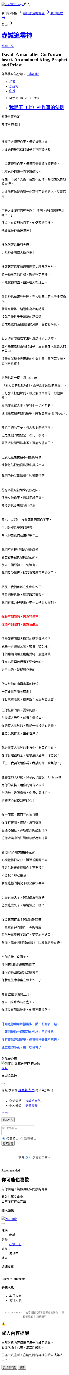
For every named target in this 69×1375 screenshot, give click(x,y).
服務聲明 (41, 1316)
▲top (5, 1112)
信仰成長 (31, 1105)
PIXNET (17, 1312)
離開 (22, 1367)
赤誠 (5, 1068)
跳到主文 (8, 46)
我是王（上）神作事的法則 (36, 107)
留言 (31, 1090)
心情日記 (33, 74)
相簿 (12, 81)
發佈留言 (8, 1143)
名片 (12, 91)
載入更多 (8, 1119)
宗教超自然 (33, 1101)
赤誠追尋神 (17, 35)
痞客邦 (23, 1090)
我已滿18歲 (9, 1367)
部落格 (13, 86)
